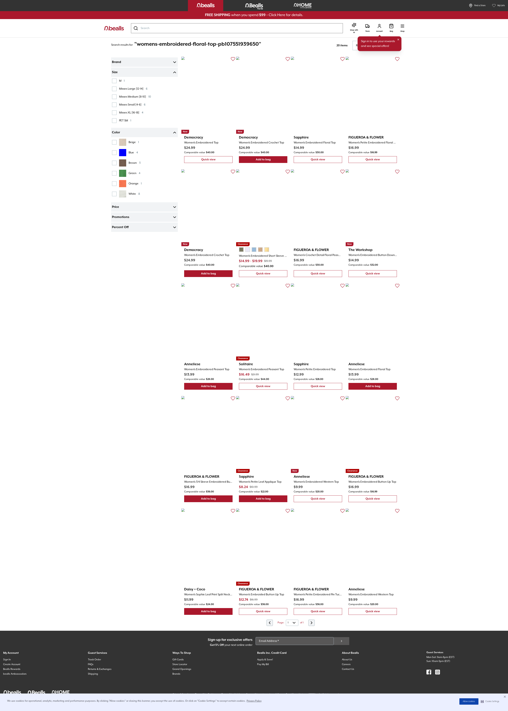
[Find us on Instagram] (437, 672)
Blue (133, 152)
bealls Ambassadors (15, 673)
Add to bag (271, 160)
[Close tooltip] (398, 39)
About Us (347, 659)
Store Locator (179, 664)
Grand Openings (181, 669)
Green (134, 173)
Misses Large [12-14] (133, 88)
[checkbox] (114, 80)
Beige (134, 142)
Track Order (94, 659)
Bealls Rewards (11, 669)
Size (115, 72)
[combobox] (237, 28)
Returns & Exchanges (100, 669)
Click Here (277, 15)
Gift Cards (178, 659)
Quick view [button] (217, 160)
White (134, 194)
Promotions (120, 217)
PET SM (125, 120)
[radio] (241, 249)
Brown (134, 163)
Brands (176, 673)
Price (115, 207)
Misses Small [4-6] (132, 104)
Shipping (93, 673)
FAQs (90, 664)
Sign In (7, 659)
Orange (135, 183)
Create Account (11, 664)
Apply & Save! (265, 659)
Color (116, 132)
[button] (490, 701)
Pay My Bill (263, 664)
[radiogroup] (254, 249)
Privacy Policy (254, 700)
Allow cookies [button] (469, 701)
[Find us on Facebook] (428, 672)
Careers (346, 664)
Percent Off (120, 227)
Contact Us (348, 669)
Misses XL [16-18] (131, 112)
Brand (116, 62)
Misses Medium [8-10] (135, 96)
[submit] (341, 641)
